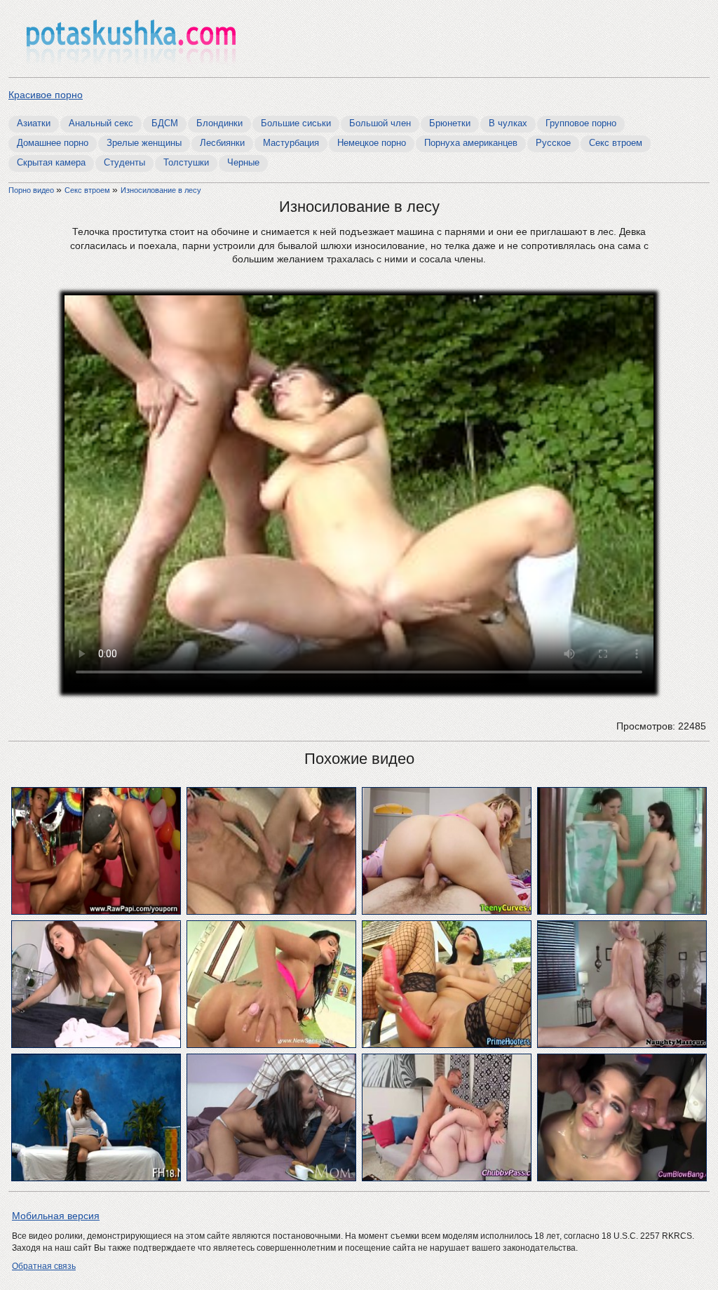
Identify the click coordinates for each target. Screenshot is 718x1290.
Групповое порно (581, 123)
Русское (553, 142)
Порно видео (32, 190)
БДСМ (164, 123)
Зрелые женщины (144, 142)
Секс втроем (615, 142)
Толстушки (186, 162)
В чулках (508, 123)
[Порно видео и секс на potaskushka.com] (131, 40)
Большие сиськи (296, 123)
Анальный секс (101, 123)
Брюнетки (449, 123)
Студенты (124, 162)
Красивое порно (45, 94)
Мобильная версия (56, 1215)
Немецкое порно (371, 142)
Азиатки (33, 123)
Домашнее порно (52, 142)
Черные (243, 162)
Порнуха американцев (470, 142)
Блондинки (219, 123)
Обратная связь (44, 1266)
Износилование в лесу (161, 190)
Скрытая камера (51, 162)
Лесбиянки (222, 142)
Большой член (380, 123)
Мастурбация (291, 142)
